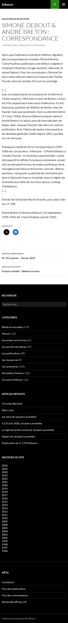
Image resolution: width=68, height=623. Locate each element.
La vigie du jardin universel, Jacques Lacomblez (28, 429)
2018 (5, 491)
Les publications (11, 353)
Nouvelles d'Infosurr (13, 373)
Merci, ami (8, 410)
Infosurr (7, 4)
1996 (5, 550)
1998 (5, 544)
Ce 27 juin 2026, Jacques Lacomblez (22, 423)
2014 (5, 504)
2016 (5, 498)
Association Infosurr (32, 45)
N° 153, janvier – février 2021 (18, 256)
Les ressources (10, 359)
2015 (5, 501)
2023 (5, 475)
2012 (5, 511)
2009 (5, 521)
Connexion (8, 582)
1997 (5, 547)
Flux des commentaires (15, 595)
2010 (5, 518)
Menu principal (63, 4)
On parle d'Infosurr (12, 379)
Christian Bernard (12, 403)
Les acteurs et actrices (14, 340)
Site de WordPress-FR (14, 601)
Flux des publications (14, 588)
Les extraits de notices (15, 19)
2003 (5, 534)
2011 (5, 514)
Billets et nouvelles (12, 327)
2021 (5, 481)
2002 (5, 537)
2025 (5, 468)
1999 (5, 541)
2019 (5, 488)
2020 (5, 485)
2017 (5, 495)
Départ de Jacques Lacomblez (18, 436)
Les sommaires (10, 366)
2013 (5, 508)
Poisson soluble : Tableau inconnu (21, 269)
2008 (5, 524)
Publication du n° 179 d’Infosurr (20, 443)
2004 (5, 531)
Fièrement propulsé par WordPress (18, 618)
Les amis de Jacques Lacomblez (19, 416)
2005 (5, 527)
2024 (5, 472)
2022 (5, 478)
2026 (5, 465)
